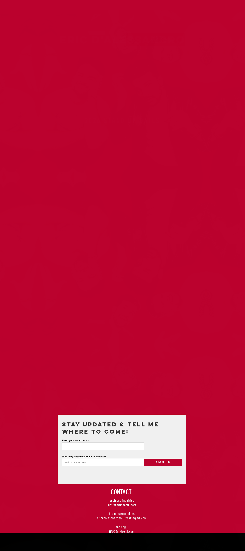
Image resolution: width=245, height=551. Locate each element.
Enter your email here (74, 440)
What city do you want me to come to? (84, 456)
